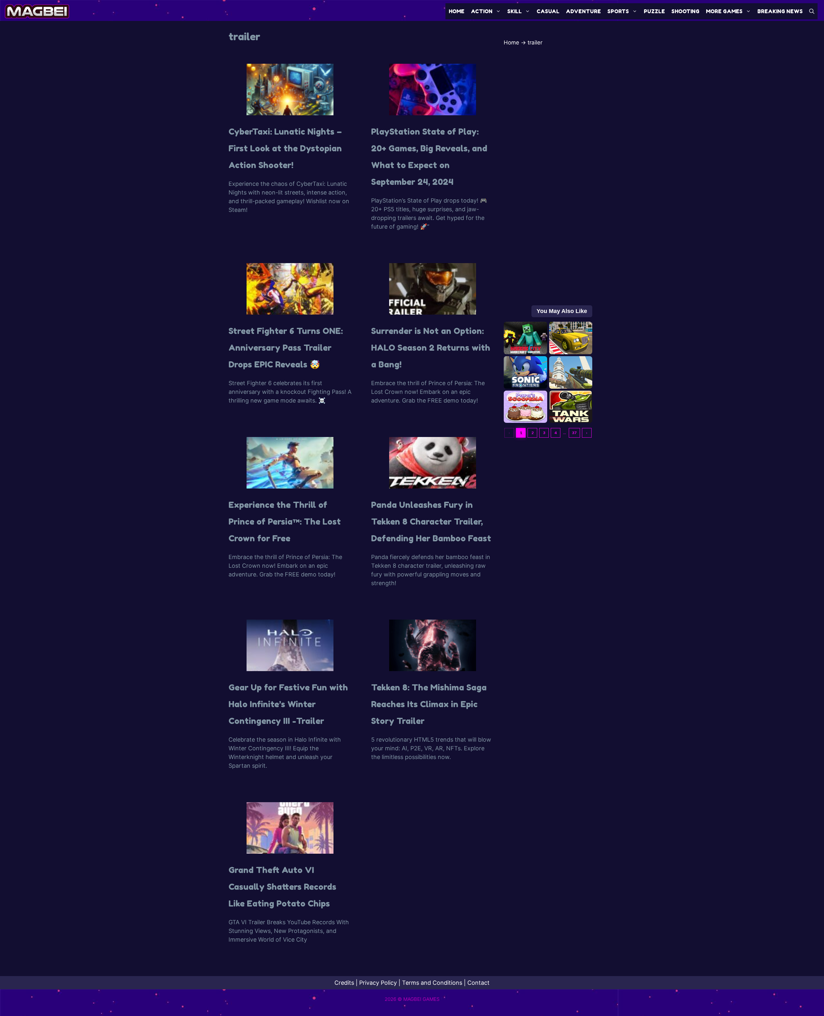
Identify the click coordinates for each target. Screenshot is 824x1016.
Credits (344, 982)
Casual (548, 11)
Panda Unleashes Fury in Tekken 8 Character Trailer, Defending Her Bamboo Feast (431, 521)
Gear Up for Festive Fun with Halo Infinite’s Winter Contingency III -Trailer (288, 704)
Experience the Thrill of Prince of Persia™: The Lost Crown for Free (285, 521)
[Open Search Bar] (812, 11)
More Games (724, 11)
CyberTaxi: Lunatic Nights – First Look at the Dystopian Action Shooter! (285, 148)
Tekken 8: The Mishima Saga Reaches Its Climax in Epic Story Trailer (429, 704)
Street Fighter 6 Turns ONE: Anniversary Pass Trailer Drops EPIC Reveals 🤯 (286, 347)
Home (456, 11)
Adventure (583, 11)
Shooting (685, 11)
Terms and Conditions (432, 982)
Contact (478, 982)
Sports (618, 11)
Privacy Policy (378, 982)
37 (574, 432)
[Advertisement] (548, 179)
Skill (514, 11)
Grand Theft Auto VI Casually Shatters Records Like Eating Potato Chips (282, 886)
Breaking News (780, 11)
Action (481, 11)
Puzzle (654, 11)
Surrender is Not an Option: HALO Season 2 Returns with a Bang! (430, 347)
